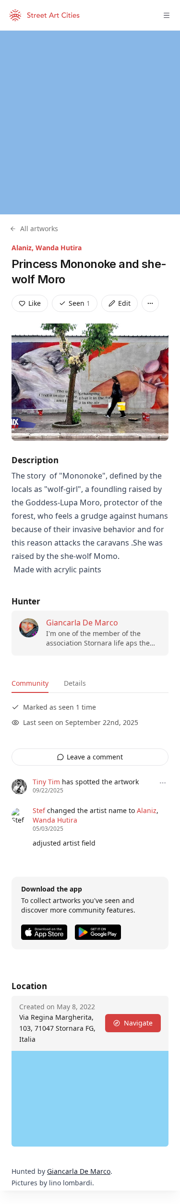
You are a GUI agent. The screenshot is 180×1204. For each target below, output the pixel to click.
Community (30, 683)
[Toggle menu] (166, 15)
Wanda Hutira (59, 247)
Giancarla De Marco (82, 622)
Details (75, 683)
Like (34, 303)
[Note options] (162, 783)
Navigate (138, 1022)
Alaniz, (24, 247)
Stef (39, 810)
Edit (124, 303)
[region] (90, 122)
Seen (79, 303)
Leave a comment (95, 756)
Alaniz (146, 810)
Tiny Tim (46, 781)
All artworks (39, 228)
